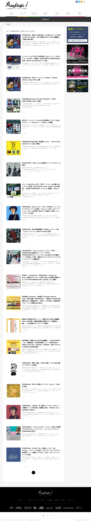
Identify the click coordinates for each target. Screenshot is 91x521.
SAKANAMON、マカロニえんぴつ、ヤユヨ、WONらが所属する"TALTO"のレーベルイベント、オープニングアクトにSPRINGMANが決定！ (41, 429)
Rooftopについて (21, 500)
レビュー (68, 13)
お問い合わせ (70, 500)
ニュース (22, 13)
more (47, 45)
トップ (11, 13)
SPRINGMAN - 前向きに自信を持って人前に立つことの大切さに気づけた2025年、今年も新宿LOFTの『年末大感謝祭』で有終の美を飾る (41, 37)
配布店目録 (49, 500)
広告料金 (63, 500)
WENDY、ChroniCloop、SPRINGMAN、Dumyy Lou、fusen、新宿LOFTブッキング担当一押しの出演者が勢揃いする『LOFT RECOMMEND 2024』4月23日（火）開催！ (41, 277)
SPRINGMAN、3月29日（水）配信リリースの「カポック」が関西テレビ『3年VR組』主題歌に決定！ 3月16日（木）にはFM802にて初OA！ (41, 408)
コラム (57, 13)
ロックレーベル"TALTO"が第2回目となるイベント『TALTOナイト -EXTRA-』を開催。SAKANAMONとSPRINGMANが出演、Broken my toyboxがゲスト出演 (41, 58)
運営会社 (29, 500)
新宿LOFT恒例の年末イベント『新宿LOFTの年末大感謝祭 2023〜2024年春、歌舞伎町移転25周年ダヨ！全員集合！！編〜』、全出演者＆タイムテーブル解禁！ (41, 321)
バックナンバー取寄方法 (39, 500)
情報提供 (57, 500)
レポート (45, 13)
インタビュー (34, 13)
